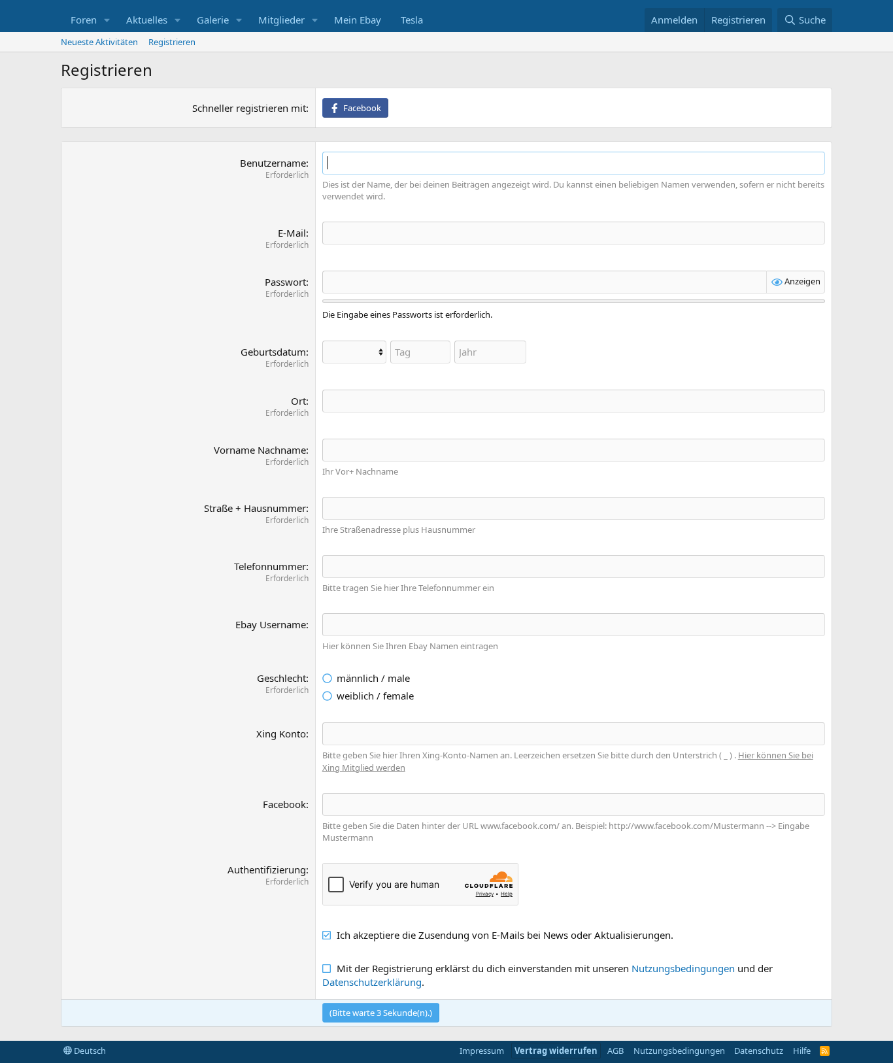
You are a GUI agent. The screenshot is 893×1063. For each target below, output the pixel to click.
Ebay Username (270, 624)
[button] (107, 20)
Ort (298, 400)
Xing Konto (281, 733)
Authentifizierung (266, 869)
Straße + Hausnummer (255, 508)
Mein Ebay (357, 19)
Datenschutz (758, 1050)
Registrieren (171, 42)
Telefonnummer (270, 566)
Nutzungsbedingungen (683, 968)
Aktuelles (146, 19)
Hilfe (802, 1050)
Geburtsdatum (273, 351)
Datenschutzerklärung (372, 981)
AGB (615, 1050)
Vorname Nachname (260, 449)
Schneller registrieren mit (249, 107)
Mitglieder (281, 19)
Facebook (284, 804)
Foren (84, 19)
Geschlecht (281, 677)
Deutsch (89, 1050)
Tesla (412, 19)
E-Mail (292, 232)
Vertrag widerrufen (556, 1050)
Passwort (285, 281)
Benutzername (273, 162)
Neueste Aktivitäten (99, 42)
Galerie (213, 19)
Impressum (482, 1050)
